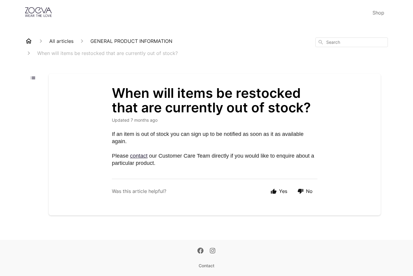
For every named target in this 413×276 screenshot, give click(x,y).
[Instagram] (212, 251)
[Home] (28, 41)
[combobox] (351, 42)
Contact (206, 265)
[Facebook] (200, 251)
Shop (378, 13)
